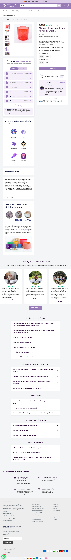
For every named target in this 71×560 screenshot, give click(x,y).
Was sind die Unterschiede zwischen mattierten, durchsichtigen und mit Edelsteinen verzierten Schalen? (33, 324)
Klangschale (55, 504)
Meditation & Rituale (41, 11)
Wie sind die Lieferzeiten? (21, 430)
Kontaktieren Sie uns (36, 506)
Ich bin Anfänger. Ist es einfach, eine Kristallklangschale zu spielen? (32, 402)
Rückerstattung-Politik (37, 512)
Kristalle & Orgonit (16, 11)
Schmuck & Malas (29, 11)
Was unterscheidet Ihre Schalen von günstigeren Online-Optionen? (31, 382)
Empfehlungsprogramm (37, 510)
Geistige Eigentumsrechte (37, 521)
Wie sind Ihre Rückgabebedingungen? (25, 435)
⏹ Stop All (19, 105)
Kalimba (54, 512)
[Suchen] (59, 5)
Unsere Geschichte (36, 504)
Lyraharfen (55, 519)
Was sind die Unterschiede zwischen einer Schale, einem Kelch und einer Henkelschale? (33, 331)
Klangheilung (5, 11)
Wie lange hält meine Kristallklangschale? (26, 453)
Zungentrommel (56, 510)
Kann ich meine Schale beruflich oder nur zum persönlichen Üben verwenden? (32, 459)
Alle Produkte (9, 19)
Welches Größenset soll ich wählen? (24, 357)
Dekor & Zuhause (54, 11)
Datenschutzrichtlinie (36, 517)
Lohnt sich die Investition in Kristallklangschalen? (28, 448)
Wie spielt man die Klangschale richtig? (25, 408)
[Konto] (64, 5)
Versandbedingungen (36, 515)
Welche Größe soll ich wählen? (23, 342)
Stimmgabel (55, 506)
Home (4, 19)
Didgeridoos (55, 517)
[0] (67, 5)
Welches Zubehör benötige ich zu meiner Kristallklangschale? (33, 413)
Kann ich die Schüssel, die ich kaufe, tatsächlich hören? (30, 376)
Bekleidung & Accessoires (9, 15)
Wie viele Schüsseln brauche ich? (23, 352)
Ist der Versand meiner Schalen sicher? (25, 425)
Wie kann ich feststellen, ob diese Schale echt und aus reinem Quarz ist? (33, 370)
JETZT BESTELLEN (35, 307)
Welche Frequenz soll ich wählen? (24, 347)
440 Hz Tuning (23, 68)
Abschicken (8, 542)
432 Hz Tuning (14, 68)
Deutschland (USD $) (8, 549)
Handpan (55, 508)
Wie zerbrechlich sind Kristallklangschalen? (27, 388)
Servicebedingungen (36, 519)
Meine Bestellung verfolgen (38, 508)
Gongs (54, 515)
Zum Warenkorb (52, 68)
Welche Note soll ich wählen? (22, 337)
